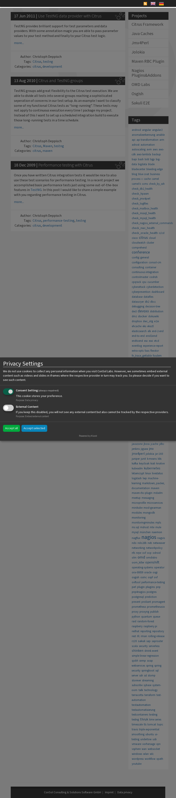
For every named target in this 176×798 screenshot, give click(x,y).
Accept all (11, 428)
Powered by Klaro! (88, 436)
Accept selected (34, 428)
